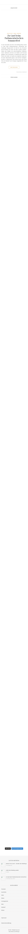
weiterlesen (14, 67)
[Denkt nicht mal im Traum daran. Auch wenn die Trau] (5, 212)
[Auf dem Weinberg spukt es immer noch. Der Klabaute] (5, 170)
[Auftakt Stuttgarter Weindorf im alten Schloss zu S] (5, 142)
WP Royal (17, 931)
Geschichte (3, 892)
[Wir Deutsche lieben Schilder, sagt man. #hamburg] (5, 611)
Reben (2, 898)
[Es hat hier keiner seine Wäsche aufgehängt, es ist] (5, 687)
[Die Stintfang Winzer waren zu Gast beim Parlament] (5, 539)
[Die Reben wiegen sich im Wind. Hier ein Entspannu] (5, 449)
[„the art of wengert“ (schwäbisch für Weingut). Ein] (5, 404)
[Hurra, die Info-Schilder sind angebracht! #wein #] (5, 646)
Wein (15, 33)
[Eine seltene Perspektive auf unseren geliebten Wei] (5, 729)
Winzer (19, 33)
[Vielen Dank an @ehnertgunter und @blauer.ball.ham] (5, 824)
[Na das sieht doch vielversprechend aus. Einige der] (5, 786)
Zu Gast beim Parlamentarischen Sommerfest (14, 38)
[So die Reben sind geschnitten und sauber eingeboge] (5, 253)
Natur (2, 895)
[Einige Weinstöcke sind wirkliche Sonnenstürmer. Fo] (5, 327)
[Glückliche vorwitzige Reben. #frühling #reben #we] (5, 759)
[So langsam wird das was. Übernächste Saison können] (5, 360)
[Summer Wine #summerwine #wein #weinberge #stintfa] (5, 582)
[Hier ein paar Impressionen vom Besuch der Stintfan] (5, 105)
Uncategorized (4, 901)
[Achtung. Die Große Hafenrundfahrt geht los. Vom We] (5, 291)
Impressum (3, 917)
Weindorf (3, 907)
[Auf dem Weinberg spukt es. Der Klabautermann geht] (5, 490)
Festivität (10, 33)
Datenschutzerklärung (6, 923)
